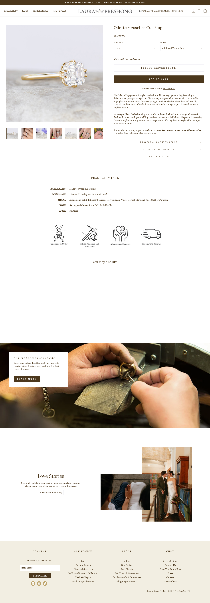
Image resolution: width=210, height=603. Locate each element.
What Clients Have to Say (51, 492)
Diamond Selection (83, 569)
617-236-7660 (170, 561)
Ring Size (118, 42)
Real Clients (127, 569)
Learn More (27, 379)
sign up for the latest (39, 560)
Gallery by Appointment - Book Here (162, 11)
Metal (163, 42)
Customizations (159, 156)
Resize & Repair (83, 577)
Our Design (126, 565)
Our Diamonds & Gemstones (127, 577)
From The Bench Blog (170, 569)
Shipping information (158, 149)
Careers (170, 577)
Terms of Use (170, 581)
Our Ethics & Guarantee (127, 573)
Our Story (127, 561)
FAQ (83, 561)
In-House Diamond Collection (83, 573)
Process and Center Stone (158, 142)
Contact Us (170, 565)
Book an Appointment (83, 581)
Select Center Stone (158, 68)
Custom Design (83, 565)
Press (170, 573)
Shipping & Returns (127, 581)
